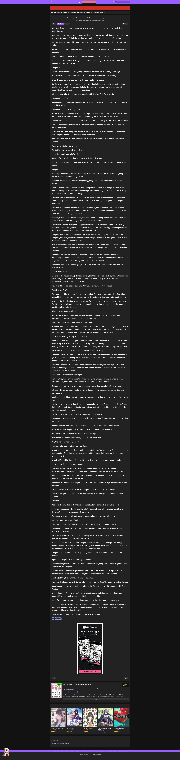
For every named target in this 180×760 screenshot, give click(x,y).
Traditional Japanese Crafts (110, 751)
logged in (59, 743)
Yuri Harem (80, 692)
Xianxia (71, 692)
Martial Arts (65, 692)
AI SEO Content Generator (97, 751)
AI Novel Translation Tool (85, 751)
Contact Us (71, 751)
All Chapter (61, 23)
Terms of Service (64, 751)
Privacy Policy (56, 751)
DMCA (77, 751)
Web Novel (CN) (102, 688)
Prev (54, 23)
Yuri (75, 692)
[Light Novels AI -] (51, 1)
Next (67, 23)
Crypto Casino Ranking (122, 751)
